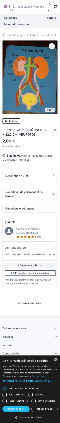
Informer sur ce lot (30, 303)
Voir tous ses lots (15, 247)
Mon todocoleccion (16, 24)
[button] (30, 176)
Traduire (13, 121)
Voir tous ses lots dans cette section (28, 254)
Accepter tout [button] (16, 409)
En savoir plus (39, 376)
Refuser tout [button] (44, 409)
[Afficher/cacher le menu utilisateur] (4, 6)
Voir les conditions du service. (22, 283)
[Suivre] (52, 46)
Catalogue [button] (10, 17)
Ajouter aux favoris (32, 265)
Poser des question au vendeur (32, 273)
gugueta (10, 222)
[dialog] (30, 389)
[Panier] (55, 7)
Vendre (51, 17)
